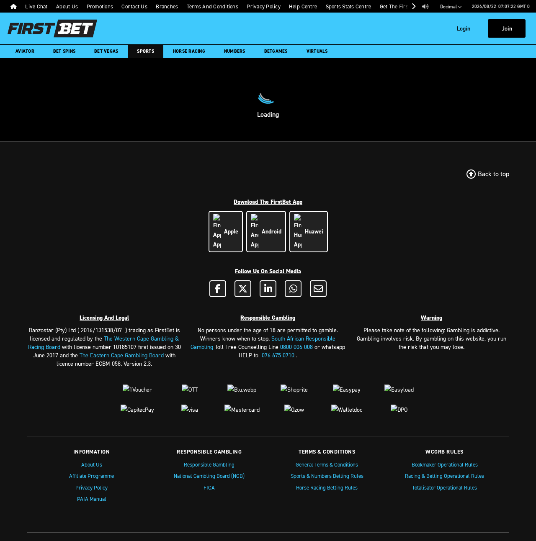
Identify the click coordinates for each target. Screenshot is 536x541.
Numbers (234, 51)
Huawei (312, 231)
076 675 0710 (278, 355)
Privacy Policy (91, 487)
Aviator (24, 51)
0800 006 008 (296, 346)
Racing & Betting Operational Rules (444, 475)
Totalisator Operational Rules (444, 487)
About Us (91, 464)
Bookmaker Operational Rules (445, 464)
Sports (145, 51)
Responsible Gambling (209, 464)
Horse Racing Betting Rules (327, 487)
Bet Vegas (106, 51)
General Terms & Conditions (327, 464)
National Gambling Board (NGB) (209, 475)
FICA (209, 487)
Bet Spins (64, 51)
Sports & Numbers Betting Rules (327, 475)
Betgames (276, 51)
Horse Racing (189, 51)
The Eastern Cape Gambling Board (122, 355)
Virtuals (317, 51)
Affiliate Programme (91, 475)
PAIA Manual (91, 498)
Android (269, 231)
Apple (229, 231)
